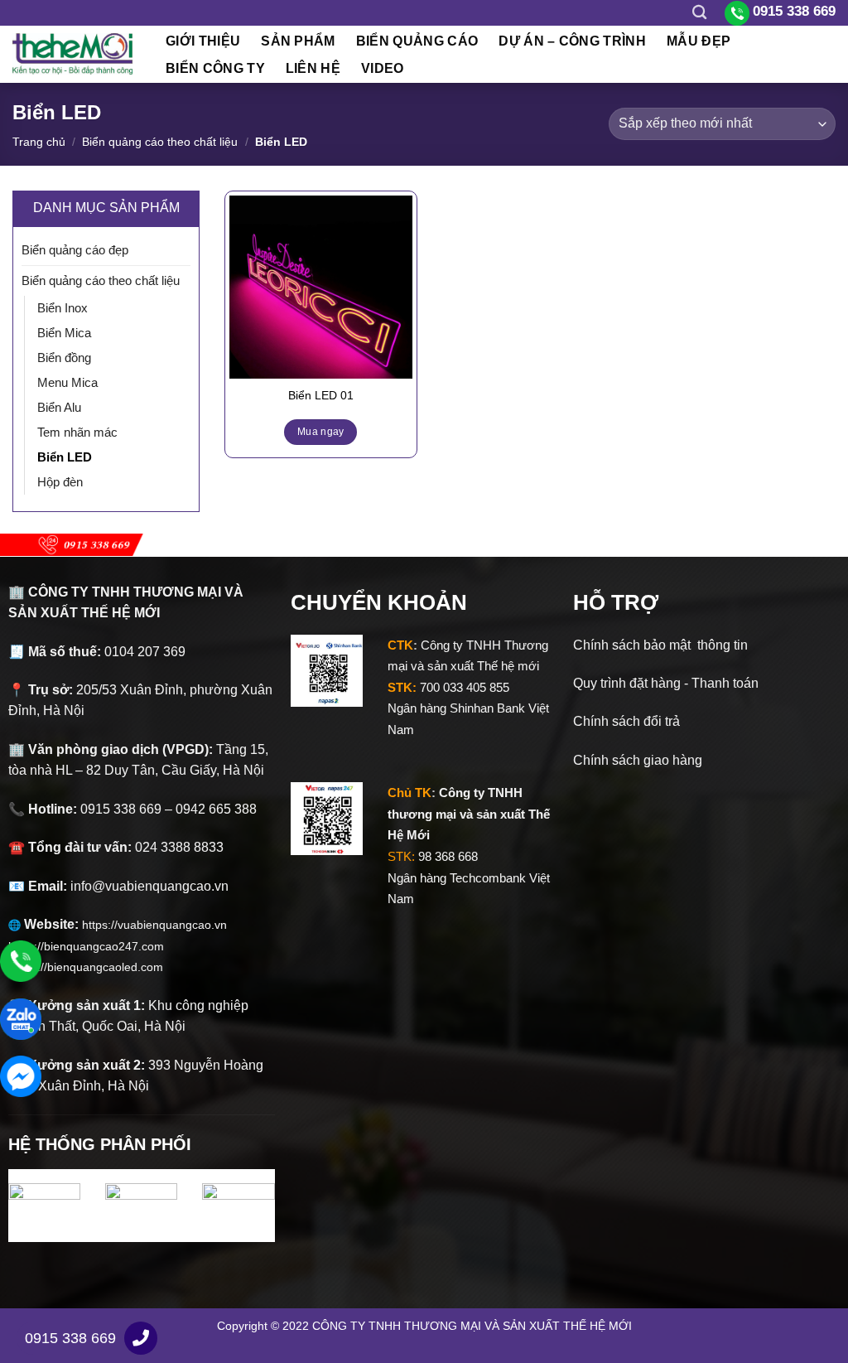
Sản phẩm (298, 41)
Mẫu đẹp (698, 41)
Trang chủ (38, 141)
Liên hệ (313, 68)
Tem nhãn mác (77, 432)
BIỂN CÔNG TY (215, 68)
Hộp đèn (60, 482)
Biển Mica (64, 333)
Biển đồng (64, 357)
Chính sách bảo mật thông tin (660, 645)
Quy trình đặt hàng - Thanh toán (666, 683)
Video (382, 68)
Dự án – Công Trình (572, 41)
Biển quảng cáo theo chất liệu (160, 141)
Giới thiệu (203, 41)
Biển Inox (62, 308)
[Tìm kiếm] (699, 13)
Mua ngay (320, 431)
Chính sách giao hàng (637, 760)
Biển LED (64, 457)
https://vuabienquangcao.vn (161, 924)
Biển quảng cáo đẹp (75, 250)
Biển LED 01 (321, 395)
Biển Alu (59, 407)
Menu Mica (67, 382)
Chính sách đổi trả (626, 721)
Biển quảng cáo (417, 41)
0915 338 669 (70, 1338)
